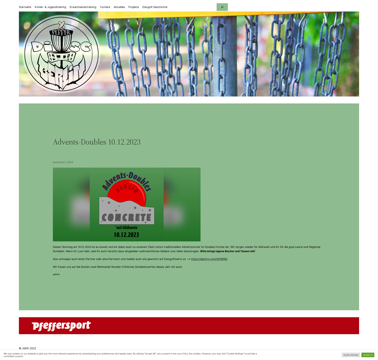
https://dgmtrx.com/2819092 (209, 259)
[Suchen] (222, 7)
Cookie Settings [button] (351, 355)
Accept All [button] (368, 355)
